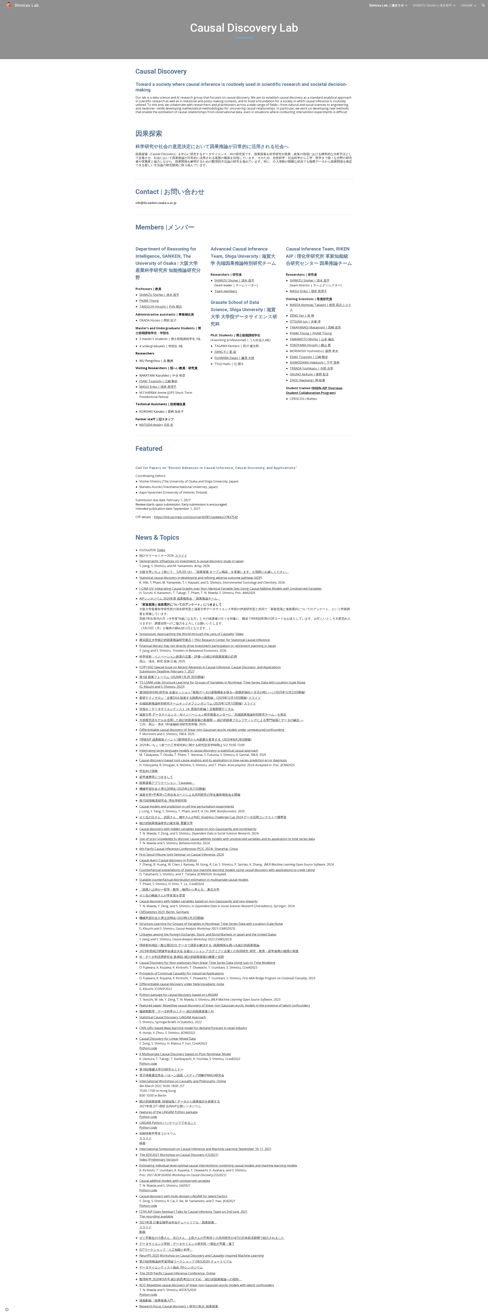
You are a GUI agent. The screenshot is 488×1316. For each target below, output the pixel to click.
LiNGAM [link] (467, 5)
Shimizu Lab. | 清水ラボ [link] (386, 5)
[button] (483, 5)
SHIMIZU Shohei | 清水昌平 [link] (432, 5)
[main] (244, 29)
